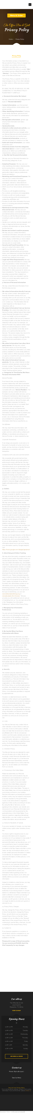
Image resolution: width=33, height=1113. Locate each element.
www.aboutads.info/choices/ (11, 596)
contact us (28, 1090)
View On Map (16, 1010)
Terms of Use (12, 1087)
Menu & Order (16, 15)
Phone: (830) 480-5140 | (16, 1071)
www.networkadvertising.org (11, 594)
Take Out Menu (16, 1077)
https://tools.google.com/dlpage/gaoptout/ (16, 549)
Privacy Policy (21, 1087)
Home (11, 39)
